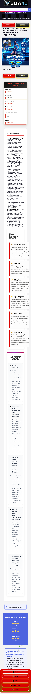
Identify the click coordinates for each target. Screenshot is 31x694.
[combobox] (14, 9)
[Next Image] (28, 51)
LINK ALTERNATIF (16, 684)
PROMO (16, 672)
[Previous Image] (3, 51)
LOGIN (8, 25)
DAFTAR (22, 25)
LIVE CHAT (16, 689)
